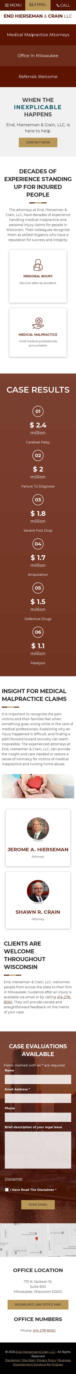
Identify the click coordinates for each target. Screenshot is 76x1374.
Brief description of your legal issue (33, 1127)
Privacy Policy (46, 1360)
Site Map (28, 1360)
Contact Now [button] (38, 142)
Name (9, 1070)
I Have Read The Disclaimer (33, 1190)
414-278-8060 (44, 1331)
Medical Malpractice (38, 334)
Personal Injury (38, 276)
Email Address (17, 1089)
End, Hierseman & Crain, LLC (35, 1352)
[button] (13, 4)
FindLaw (57, 1364)
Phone (10, 1108)
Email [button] (40, 4)
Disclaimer (14, 1179)
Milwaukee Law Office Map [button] (38, 1304)
